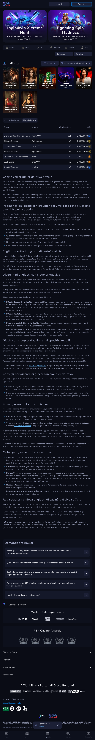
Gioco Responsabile (12, 703)
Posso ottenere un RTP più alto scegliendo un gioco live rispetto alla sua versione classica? (40, 584)
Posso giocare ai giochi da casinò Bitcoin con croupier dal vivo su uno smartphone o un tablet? (38, 552)
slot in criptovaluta (37, 365)
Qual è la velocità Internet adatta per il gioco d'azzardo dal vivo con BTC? (40, 562)
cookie (41, 726)
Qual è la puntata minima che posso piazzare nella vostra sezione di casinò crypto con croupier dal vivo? (41, 573)
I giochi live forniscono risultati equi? (23, 595)
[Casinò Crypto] (4, 605)
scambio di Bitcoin (22, 425)
